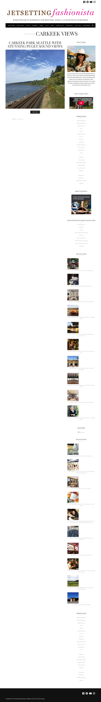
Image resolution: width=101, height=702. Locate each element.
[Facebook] (84, 2)
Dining (41, 25)
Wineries (34, 25)
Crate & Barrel (81, 134)
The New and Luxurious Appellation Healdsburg (81, 301)
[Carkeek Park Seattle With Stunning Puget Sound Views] (35, 79)
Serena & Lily (81, 168)
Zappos (81, 183)
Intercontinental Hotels (81, 232)
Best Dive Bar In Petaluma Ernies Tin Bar (81, 286)
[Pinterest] (87, 2)
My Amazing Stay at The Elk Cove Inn (81, 488)
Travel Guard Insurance (81, 240)
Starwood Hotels (81, 238)
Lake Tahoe (78, 25)
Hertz (81, 230)
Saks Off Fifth (81, 165)
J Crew (81, 136)
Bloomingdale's (81, 123)
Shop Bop (81, 175)
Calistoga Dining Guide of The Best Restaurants (81, 402)
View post (35, 112)
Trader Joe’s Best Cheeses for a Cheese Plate (81, 456)
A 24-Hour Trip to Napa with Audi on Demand (81, 270)
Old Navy (81, 157)
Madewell (81, 142)
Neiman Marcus (81, 144)
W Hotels (81, 246)
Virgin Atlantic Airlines (81, 243)
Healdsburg (86, 25)
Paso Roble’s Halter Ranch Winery (81, 604)
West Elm (81, 178)
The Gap (81, 139)
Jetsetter (81, 235)
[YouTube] (90, 2)
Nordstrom (81, 150)
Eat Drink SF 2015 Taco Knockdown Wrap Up (81, 555)
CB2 (81, 128)
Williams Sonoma (81, 180)
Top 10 (47, 25)
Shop (52, 25)
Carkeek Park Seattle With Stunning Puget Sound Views (35, 44)
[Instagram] (94, 2)
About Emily (11, 25)
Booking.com (81, 224)
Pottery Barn (81, 160)
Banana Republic (81, 120)
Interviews (69, 25)
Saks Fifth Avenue (81, 162)
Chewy (81, 131)
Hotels (28, 25)
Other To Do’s (60, 25)
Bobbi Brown (81, 126)
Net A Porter (81, 147)
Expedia (81, 227)
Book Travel (20, 25)
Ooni (81, 152)
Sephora (81, 170)
